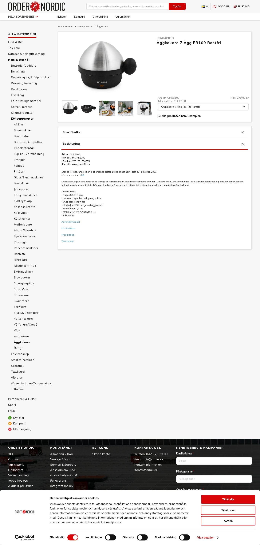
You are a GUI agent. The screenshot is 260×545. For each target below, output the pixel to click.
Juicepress (21, 189)
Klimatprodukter (22, 112)
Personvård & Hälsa (22, 399)
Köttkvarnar (22, 218)
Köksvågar (21, 213)
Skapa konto (101, 454)
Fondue (19, 165)
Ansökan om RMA (63, 470)
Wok (17, 330)
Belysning (18, 71)
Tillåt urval (228, 510)
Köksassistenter (25, 207)
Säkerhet (17, 366)
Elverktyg (17, 95)
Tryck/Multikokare (26, 313)
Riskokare (21, 260)
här (83, 175)
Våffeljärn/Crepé (25, 324)
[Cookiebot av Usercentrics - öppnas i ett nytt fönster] (24, 537)
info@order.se (153, 459)
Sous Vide (21, 289)
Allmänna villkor (61, 454)
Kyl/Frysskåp (23, 201)
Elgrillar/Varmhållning (29, 154)
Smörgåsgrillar (24, 283)
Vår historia (16, 464)
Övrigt (18, 348)
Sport (12, 405)
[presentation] (70, 108)
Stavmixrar (21, 295)
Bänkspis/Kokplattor (28, 142)
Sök (178, 6)
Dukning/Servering (24, 83)
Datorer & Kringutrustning (26, 54)
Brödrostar (21, 136)
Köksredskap (20, 354)
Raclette (20, 254)
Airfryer (19, 124)
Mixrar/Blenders (25, 230)
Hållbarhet (15, 470)
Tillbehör (17, 389)
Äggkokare (22, 342)
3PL (11, 454)
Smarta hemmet (22, 360)
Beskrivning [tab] (71, 143)
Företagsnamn (185, 471)
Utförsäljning (100, 16)
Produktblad (67, 234)
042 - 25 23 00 (157, 454)
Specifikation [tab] (72, 132)
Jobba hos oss (18, 480)
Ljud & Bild (16, 42)
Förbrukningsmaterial (26, 101)
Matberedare (23, 224)
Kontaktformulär (145, 470)
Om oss (13, 459)
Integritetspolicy (61, 486)
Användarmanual (70, 221)
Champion (165, 38)
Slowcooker (22, 277)
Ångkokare (21, 336)
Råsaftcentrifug (25, 265)
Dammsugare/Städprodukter (31, 77)
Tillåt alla (228, 499)
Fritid (12, 410)
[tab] (70, 108)
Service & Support (63, 464)
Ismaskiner (21, 183)
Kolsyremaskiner (25, 195)
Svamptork (21, 301)
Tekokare (20, 307)
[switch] (110, 537)
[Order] (36, 7)
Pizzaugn (20, 242)
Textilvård (18, 371)
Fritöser (19, 171)
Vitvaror (16, 377)
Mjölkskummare (25, 236)
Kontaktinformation (148, 464)
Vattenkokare (23, 318)
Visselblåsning (18, 475)
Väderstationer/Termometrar (31, 383)
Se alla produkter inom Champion (179, 116)
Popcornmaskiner (26, 248)
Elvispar (19, 160)
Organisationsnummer (190, 489)
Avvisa (228, 520)
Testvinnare (67, 241)
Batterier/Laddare (23, 65)
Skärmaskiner (23, 271)
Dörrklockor (19, 89)
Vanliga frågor (60, 459)
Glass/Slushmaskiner (28, 177)
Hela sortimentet (21, 16)
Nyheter (62, 16)
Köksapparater (22, 118)
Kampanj (79, 16)
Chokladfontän (24, 148)
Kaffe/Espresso (22, 107)
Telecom (14, 48)
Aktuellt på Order (20, 486)
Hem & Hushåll (19, 60)
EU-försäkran (68, 228)
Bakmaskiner (23, 130)
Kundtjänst (61, 448)
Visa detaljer (205, 537)
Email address (185, 453)
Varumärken (123, 16)
